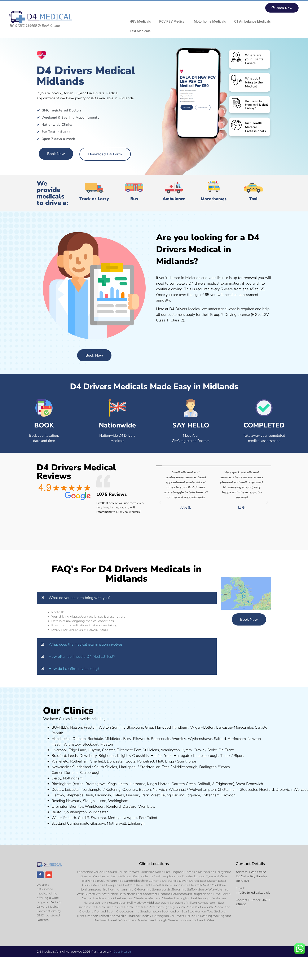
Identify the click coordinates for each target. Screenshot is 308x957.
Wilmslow (72, 744)
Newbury (73, 800)
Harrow (58, 795)
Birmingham (61, 783)
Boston (145, 789)
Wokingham (118, 800)
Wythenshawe (200, 738)
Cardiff (83, 817)
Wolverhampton (202, 789)
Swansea (98, 817)
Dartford (129, 806)
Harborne (137, 783)
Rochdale (95, 738)
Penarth (69, 817)
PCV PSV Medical (172, 21)
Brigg (169, 761)
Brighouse (106, 755)
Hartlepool (128, 766)
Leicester (72, 789)
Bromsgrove (95, 783)
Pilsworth (141, 738)
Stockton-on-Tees (155, 766)
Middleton (113, 738)
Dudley (57, 789)
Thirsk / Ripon (231, 755)
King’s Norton (158, 783)
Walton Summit (111, 727)
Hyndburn (180, 727)
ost (106, 744)
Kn (195, 755)
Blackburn (135, 727)
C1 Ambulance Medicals (252, 21)
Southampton (75, 812)
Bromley (76, 806)
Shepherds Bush (79, 795)
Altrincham (237, 738)
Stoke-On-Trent (220, 749)
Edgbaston (224, 783)
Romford (113, 806)
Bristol (57, 812)
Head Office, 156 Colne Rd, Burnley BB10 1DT (251, 876)
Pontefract (145, 761)
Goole (130, 761)
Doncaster (115, 761)
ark (146, 795)
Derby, (57, 778)
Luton (101, 800)
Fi (127, 795)
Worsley (179, 738)
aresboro (205, 755)
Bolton (208, 727)
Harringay (103, 795)
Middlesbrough (185, 766)
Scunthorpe (186, 761)
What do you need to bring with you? (79, 597)
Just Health (122, 951)
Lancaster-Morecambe (234, 727)
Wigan (195, 727)
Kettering (112, 789)
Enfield (118, 795)
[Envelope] (48, 874)
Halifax (156, 755)
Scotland (59, 823)
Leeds (73, 755)
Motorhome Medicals (210, 21)
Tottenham (211, 795)
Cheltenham (228, 789)
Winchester (98, 812)
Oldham (79, 738)
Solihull (204, 783)
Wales (57, 817)
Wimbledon (94, 806)
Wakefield (60, 761)
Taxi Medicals (140, 31)
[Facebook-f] (40, 874)
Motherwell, (117, 823)
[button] (160, 502)
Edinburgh (136, 823)
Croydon (228, 795)
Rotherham (79, 761)
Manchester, (61, 738)
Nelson (76, 727)
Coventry (129, 789)
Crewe (199, 749)
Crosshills (140, 755)
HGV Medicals (140, 21)
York (168, 755)
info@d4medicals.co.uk (253, 892)
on (111, 744)
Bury (127, 738)
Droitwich (284, 789)
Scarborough (89, 772)
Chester (108, 749)
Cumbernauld (78, 823)
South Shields (105, 766)
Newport (130, 817)
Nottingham (73, 778)
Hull (159, 761)
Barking (178, 795)
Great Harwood (158, 727)
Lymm (187, 749)
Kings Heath (117, 783)
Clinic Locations (154, 863)
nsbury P (136, 795)
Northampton (93, 789)
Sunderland (81, 766)
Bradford (59, 755)
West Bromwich (249, 783)
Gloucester (248, 789)
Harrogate (181, 755)
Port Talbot (148, 817)
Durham (71, 772)
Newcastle (60, 766)
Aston (79, 783)
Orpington (60, 806)
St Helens (151, 749)
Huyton (94, 749)
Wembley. (146, 806)
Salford (220, 738)
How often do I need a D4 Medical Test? (82, 656)
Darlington (208, 766)
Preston (90, 727)
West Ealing (161, 795)
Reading (58, 800)
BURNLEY (60, 727)
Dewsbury (88, 755)
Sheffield (97, 761)
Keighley (124, 755)
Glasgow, (98, 823)
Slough (88, 800)
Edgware (192, 795)
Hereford (266, 789)
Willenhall (177, 789)
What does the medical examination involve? (85, 644)
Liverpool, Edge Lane (69, 749)
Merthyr (114, 817)
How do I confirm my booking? (74, 668)
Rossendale (160, 738)
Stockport (90, 744)
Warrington (170, 749)
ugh (215, 755)
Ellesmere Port (129, 749)
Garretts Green (183, 783)
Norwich (160, 789)
